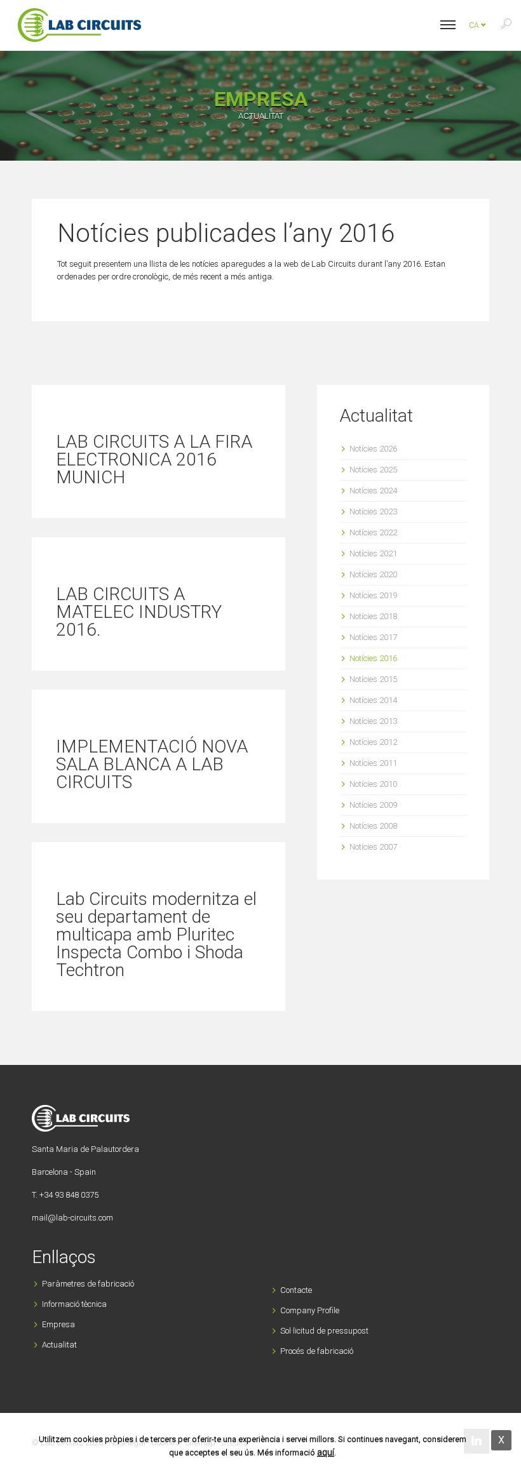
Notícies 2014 (373, 700)
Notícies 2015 (373, 679)
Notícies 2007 (373, 847)
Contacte (296, 1290)
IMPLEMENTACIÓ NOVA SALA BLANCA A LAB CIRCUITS (152, 764)
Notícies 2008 (373, 826)
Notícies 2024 (373, 490)
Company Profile (309, 1310)
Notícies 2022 (373, 532)
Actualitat (59, 1344)
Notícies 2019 (373, 595)
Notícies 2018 (373, 616)
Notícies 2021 (373, 553)
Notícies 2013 (373, 721)
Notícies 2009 (373, 805)
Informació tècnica (74, 1304)
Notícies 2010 (373, 784)
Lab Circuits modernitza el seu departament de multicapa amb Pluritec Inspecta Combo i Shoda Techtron (156, 934)
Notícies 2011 (373, 763)
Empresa (58, 1324)
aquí (325, 1452)
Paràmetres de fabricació (88, 1283)
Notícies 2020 (373, 574)
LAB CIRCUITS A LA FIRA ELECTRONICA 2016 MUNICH (154, 459)
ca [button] (475, 25)
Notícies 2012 (373, 742)
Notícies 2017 (373, 637)
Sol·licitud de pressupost (324, 1330)
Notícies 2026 (373, 448)
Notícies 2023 (373, 511)
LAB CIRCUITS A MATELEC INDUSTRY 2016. (139, 612)
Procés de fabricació (316, 1351)
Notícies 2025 (373, 469)
